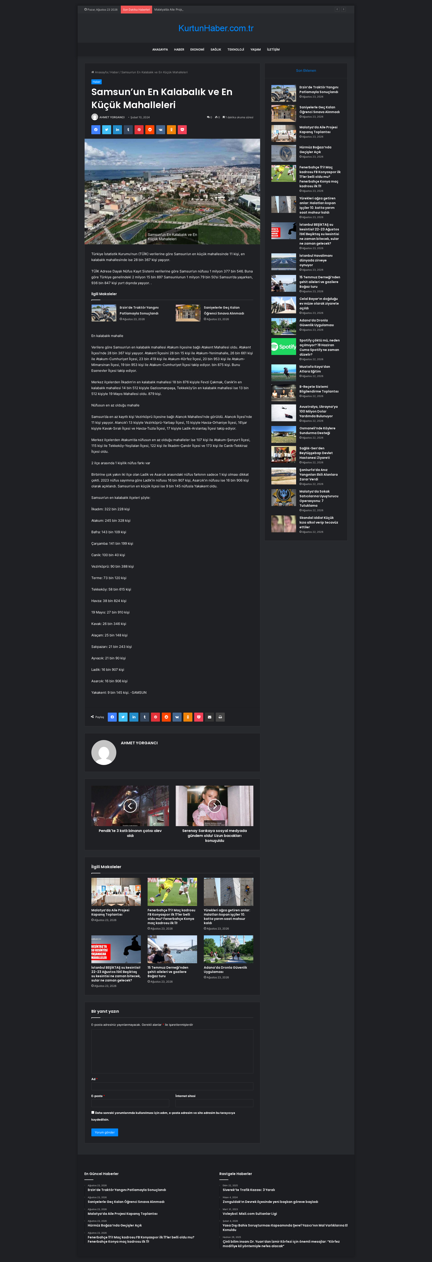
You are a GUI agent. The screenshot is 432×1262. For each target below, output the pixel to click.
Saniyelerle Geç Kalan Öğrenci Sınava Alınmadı (319, 109)
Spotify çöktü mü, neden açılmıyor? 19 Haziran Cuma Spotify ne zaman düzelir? (319, 347)
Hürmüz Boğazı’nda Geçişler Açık (315, 149)
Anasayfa (160, 49)
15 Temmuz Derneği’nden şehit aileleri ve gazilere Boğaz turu (168, 971)
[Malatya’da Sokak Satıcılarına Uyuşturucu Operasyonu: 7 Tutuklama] (283, 497)
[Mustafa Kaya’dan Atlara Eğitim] (283, 372)
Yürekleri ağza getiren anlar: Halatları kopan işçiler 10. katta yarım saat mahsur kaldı (227, 916)
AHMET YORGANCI (111, 117)
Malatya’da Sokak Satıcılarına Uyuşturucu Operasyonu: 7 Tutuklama (318, 498)
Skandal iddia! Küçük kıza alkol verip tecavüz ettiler (318, 522)
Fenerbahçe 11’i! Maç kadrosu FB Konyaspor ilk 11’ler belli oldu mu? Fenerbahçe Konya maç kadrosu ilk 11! (171, 916)
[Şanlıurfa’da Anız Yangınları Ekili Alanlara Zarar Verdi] (283, 476)
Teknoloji (235, 49)
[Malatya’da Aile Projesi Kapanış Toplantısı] (116, 892)
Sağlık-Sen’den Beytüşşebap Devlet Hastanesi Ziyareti (316, 453)
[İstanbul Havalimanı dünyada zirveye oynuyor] (283, 261)
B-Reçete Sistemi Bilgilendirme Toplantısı (319, 389)
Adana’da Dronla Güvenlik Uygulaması (225, 969)
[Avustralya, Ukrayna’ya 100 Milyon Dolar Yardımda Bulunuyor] (283, 412)
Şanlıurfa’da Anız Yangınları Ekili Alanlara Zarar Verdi (318, 475)
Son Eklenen (306, 70)
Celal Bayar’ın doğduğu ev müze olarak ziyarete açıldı (319, 303)
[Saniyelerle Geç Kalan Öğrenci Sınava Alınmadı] (188, 313)
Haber (179, 49)
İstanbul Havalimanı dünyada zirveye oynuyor (316, 260)
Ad (94, 1079)
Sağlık (216, 49)
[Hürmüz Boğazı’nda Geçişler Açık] (283, 153)
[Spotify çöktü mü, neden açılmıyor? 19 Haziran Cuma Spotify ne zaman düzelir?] (283, 346)
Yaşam (255, 49)
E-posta (98, 1096)
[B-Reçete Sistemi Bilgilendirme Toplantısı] (283, 392)
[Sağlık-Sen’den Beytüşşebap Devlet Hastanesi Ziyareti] (283, 454)
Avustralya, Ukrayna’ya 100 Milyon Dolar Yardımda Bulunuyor (318, 411)
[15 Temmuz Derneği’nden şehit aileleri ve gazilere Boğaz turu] (172, 949)
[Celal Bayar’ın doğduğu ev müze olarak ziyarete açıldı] (283, 305)
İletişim (273, 49)
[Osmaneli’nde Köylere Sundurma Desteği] (283, 434)
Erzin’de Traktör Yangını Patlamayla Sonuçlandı (318, 89)
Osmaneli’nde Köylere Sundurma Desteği (317, 430)
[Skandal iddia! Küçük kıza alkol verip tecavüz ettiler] (283, 523)
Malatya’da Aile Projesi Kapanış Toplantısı (182, 9)
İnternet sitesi (186, 1096)
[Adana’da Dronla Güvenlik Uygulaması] (228, 949)
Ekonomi (197, 49)
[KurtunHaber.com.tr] (216, 28)
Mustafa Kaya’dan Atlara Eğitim (314, 369)
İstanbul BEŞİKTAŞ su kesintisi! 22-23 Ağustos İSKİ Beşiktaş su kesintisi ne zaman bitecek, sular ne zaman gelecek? (116, 974)
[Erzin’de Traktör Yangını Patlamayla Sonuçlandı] (104, 313)
